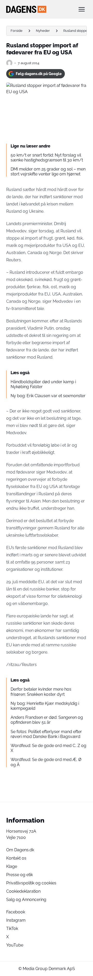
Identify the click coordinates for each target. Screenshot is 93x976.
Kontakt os (16, 858)
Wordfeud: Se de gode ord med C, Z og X (48, 748)
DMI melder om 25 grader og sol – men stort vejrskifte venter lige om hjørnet (48, 171)
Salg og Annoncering (26, 899)
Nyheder (43, 31)
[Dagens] (38, 9)
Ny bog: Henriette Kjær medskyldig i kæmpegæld (45, 706)
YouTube (14, 945)
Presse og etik (19, 874)
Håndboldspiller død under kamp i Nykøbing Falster (43, 384)
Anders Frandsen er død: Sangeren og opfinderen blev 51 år (47, 720)
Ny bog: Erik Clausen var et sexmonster (48, 395)
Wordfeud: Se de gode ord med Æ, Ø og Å (46, 762)
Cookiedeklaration (23, 891)
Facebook (15, 912)
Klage (11, 866)
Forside (16, 31)
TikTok (12, 928)
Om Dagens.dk (20, 849)
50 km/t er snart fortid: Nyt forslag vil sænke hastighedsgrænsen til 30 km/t (47, 157)
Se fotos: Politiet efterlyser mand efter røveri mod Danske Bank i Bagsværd (46, 734)
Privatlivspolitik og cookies (31, 883)
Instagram (16, 920)
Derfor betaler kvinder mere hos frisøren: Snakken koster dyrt (41, 692)
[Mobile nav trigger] (81, 9)
